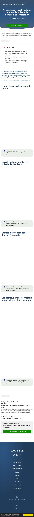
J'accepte (28, 514)
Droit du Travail (11, 3)
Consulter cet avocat (17, 25)
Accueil (3, 3)
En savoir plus (16, 515)
